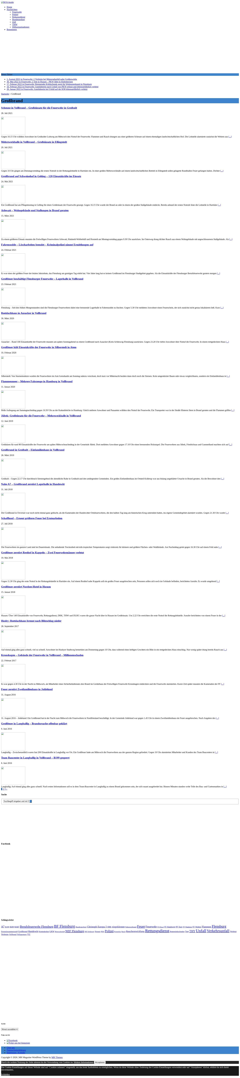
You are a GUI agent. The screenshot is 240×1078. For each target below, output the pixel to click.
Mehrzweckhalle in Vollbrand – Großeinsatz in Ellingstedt (34, 141)
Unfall (201, 931)
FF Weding (196, 927)
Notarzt (97, 932)
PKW (102, 931)
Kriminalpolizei (44, 932)
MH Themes (57, 1057)
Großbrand (23, 931)
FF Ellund (160, 927)
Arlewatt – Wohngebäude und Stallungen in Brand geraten (35, 210)
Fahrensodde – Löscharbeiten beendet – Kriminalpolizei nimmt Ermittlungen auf (47, 244)
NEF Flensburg (74, 931)
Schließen (5, 1074)
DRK (109, 927)
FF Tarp (179, 927)
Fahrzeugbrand (131, 927)
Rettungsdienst (18, 17)
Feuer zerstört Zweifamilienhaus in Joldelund (27, 689)
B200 (12, 927)
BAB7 (16, 927)
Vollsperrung (22, 934)
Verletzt (233, 931)
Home (9, 7)
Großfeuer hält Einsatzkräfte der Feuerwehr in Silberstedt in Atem (38, 347)
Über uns (11, 1047)
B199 (7, 927)
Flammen (206, 926)
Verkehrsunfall (218, 931)
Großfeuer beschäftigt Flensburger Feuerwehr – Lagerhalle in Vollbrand (42, 278)
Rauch (124, 931)
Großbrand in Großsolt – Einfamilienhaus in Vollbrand (32, 449)
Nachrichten (12, 9)
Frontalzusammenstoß (9, 931)
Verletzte (5, 934)
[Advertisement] (120, 52)
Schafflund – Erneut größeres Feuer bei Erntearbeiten (31, 518)
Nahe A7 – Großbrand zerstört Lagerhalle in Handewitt (33, 484)
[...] (230, 136)
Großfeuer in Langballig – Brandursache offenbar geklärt (34, 723)
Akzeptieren (100, 1062)
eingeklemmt (118, 926)
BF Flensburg (64, 926)
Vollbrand (13, 934)
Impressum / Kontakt (16, 1052)
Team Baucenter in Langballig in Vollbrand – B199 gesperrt (35, 757)
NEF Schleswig (89, 931)
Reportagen (12, 29)
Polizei (15, 14)
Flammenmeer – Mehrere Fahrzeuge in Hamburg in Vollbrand (36, 381)
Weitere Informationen (83, 1062)
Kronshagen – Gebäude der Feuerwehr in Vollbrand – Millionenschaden (42, 655)
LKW (52, 931)
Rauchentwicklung (135, 931)
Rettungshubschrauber (177, 932)
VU (28, 934)
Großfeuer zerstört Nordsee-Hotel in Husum (26, 586)
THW (14, 24)
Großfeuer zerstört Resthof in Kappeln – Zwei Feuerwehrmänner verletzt (42, 552)
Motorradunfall (60, 931)
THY (192, 931)
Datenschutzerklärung (16, 1050)
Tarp (187, 931)
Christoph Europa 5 (97, 926)
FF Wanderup (187, 927)
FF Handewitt (169, 927)
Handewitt (33, 931)
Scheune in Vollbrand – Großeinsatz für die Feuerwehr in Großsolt (39, 107)
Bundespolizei (18, 19)
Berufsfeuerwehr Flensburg (36, 926)
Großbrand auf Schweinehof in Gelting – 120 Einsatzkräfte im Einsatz (41, 176)
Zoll (14, 22)
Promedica (117, 931)
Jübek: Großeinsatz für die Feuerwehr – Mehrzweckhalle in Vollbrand (41, 415)
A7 (2, 926)
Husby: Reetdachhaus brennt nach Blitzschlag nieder (31, 620)
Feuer (141, 926)
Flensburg (219, 926)
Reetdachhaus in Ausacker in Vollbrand (23, 313)
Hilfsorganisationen (20, 27)
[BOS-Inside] (120, 2)
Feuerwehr (17, 12)
